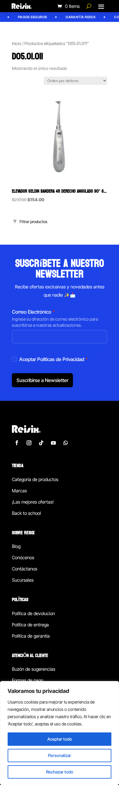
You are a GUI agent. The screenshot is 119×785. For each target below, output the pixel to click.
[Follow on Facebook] (17, 443)
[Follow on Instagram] (29, 443)
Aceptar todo (59, 739)
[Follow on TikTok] (41, 443)
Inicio (16, 43)
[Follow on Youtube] (53, 443)
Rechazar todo (59, 771)
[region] (59, 733)
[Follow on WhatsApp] (65, 443)
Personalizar (59, 755)
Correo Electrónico (33, 312)
